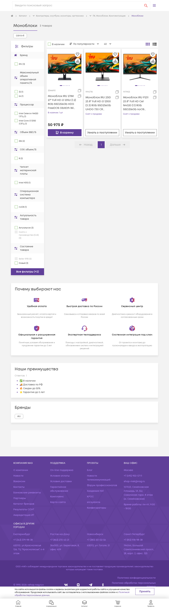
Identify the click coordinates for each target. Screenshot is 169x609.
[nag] (103, 585)
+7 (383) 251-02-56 (96, 539)
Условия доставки (61, 481)
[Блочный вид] (147, 44)
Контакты (19, 487)
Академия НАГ (95, 491)
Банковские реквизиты (27, 492)
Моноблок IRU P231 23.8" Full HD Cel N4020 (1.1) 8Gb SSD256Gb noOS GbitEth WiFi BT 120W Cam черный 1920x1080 (136, 103)
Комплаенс (57, 496)
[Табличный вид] (154, 44)
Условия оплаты (60, 475)
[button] (84, 44)
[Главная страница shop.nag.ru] (12, 16)
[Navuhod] (78, 585)
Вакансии (19, 481)
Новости (18, 475)
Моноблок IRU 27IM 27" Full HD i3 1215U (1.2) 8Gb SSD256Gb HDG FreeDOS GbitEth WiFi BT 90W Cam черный (62, 102)
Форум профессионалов (102, 485)
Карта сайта (58, 502)
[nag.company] (66, 585)
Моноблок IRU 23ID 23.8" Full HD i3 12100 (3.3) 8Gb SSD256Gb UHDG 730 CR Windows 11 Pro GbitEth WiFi (98, 103)
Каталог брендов (23, 503)
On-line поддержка (61, 470)
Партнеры (19, 498)
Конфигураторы (96, 507)
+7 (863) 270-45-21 (59, 539)
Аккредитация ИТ (23, 515)
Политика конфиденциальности (136, 577)
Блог (89, 470)
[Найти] (146, 5)
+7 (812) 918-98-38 (133, 539)
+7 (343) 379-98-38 (23, 539)
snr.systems (93, 502)
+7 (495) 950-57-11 (133, 475)
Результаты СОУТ (23, 509)
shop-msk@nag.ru (134, 481)
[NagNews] (91, 585)
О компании (20, 470)
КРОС (90, 496)
